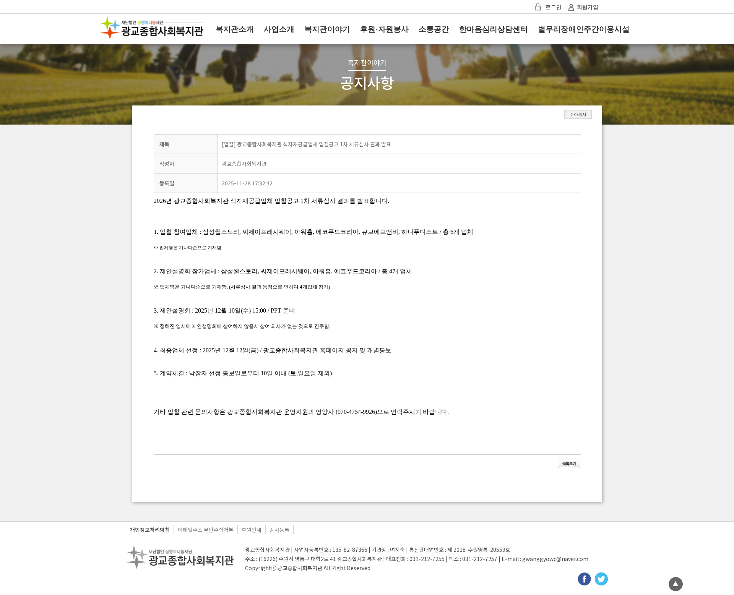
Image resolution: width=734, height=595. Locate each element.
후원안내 (251, 529)
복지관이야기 (327, 29)
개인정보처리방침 (150, 529)
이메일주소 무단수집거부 (206, 529)
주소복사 (578, 114)
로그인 (554, 7)
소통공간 (434, 29)
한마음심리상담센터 (493, 29)
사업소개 (279, 29)
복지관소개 (235, 29)
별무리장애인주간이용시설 (584, 29)
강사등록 (279, 529)
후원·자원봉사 (384, 29)
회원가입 (587, 7)
